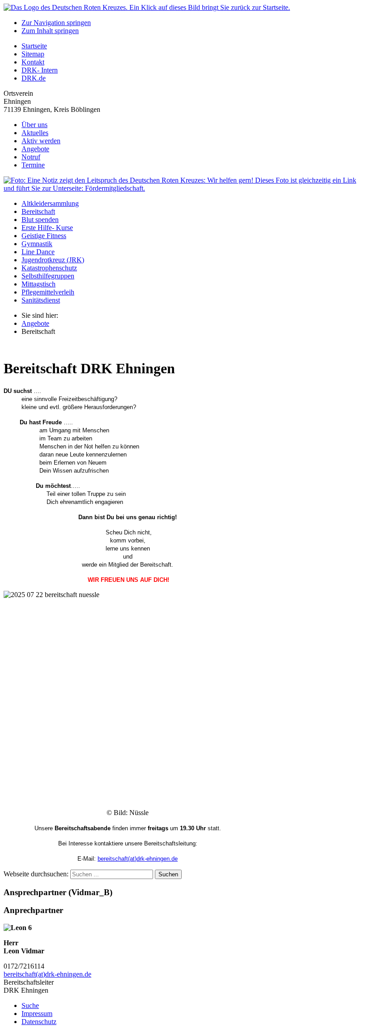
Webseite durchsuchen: (37, 874)
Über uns (34, 124)
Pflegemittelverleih (47, 292)
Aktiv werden (40, 141)
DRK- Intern (39, 70)
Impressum (36, 1013)
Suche (30, 1005)
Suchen (168, 874)
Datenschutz (38, 1021)
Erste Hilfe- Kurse (47, 227)
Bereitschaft (38, 211)
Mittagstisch (38, 284)
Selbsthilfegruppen (47, 276)
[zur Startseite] (147, 7)
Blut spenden (40, 219)
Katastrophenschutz (49, 268)
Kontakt (32, 62)
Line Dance (38, 252)
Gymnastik (36, 244)
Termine (33, 165)
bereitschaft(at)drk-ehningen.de (138, 858)
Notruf (30, 157)
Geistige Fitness (43, 235)
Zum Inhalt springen (50, 30)
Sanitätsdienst (40, 300)
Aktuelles (34, 133)
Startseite (34, 46)
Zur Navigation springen (56, 22)
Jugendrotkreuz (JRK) (52, 260)
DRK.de (33, 78)
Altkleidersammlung (50, 203)
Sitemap (32, 54)
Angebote (35, 149)
